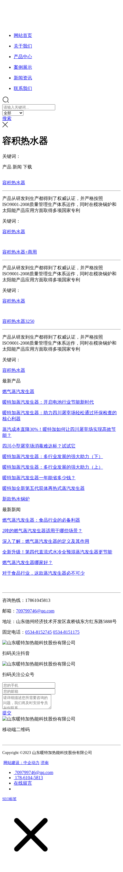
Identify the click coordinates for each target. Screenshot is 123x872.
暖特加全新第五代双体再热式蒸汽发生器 (43, 488)
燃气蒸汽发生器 (18, 391)
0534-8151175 (66, 632)
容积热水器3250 (18, 321)
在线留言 (23, 783)
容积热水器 (13, 182)
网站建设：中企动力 (21, 763)
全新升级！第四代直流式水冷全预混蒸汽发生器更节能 (57, 551)
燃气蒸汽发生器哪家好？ (27, 562)
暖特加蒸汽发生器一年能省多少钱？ (39, 477)
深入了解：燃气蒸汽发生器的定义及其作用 (45, 541)
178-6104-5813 (28, 777)
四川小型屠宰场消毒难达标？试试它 (39, 445)
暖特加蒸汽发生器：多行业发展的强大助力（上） (52, 467)
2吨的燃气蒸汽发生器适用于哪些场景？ (42, 530)
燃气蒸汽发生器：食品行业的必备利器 (41, 520)
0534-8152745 (38, 632)
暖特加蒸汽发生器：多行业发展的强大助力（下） (52, 456)
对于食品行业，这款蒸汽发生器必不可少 (43, 573)
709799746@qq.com (33, 772)
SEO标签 (9, 799)
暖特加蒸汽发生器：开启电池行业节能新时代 (48, 402)
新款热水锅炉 (16, 498)
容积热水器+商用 (19, 252)
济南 (45, 763)
